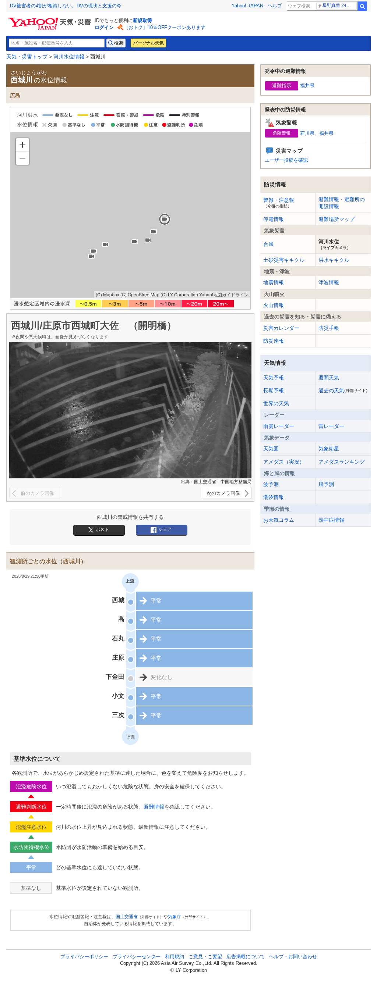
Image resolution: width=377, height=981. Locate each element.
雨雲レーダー (278, 426)
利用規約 (174, 956)
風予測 (326, 484)
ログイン (104, 27)
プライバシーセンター (137, 956)
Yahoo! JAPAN (247, 5)
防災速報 (273, 341)
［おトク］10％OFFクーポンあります (164, 27)
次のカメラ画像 (223, 493)
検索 (362, 6)
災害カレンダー (281, 328)
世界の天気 (276, 403)
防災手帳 (328, 328)
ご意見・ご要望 (205, 956)
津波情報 (328, 282)
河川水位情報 (68, 57)
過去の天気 (342, 390)
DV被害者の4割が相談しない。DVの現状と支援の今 (65, 5)
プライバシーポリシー (84, 956)
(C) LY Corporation (179, 294)
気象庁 (174, 916)
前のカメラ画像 (37, 493)
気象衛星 (328, 449)
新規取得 (142, 20)
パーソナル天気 (148, 43)
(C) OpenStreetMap (139, 294)
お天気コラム (278, 520)
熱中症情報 (331, 520)
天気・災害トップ (26, 57)
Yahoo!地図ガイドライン (224, 294)
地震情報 (273, 282)
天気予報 (273, 378)
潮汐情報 (273, 497)
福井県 (307, 85)
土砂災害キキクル (283, 260)
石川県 (307, 133)
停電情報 (273, 219)
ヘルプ (275, 5)
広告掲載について (245, 956)
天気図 (271, 449)
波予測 (271, 484)
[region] (130, 215)
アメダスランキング (341, 462)
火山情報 (273, 305)
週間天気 (328, 378)
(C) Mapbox (107, 294)
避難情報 (154, 807)
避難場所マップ (336, 219)
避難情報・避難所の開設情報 (341, 202)
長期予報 (273, 390)
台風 (268, 244)
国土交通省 (127, 916)
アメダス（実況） (283, 462)
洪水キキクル (333, 260)
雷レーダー (331, 426)
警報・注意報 (278, 202)
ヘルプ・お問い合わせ (293, 956)
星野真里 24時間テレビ (340, 5)
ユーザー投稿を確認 (286, 160)
